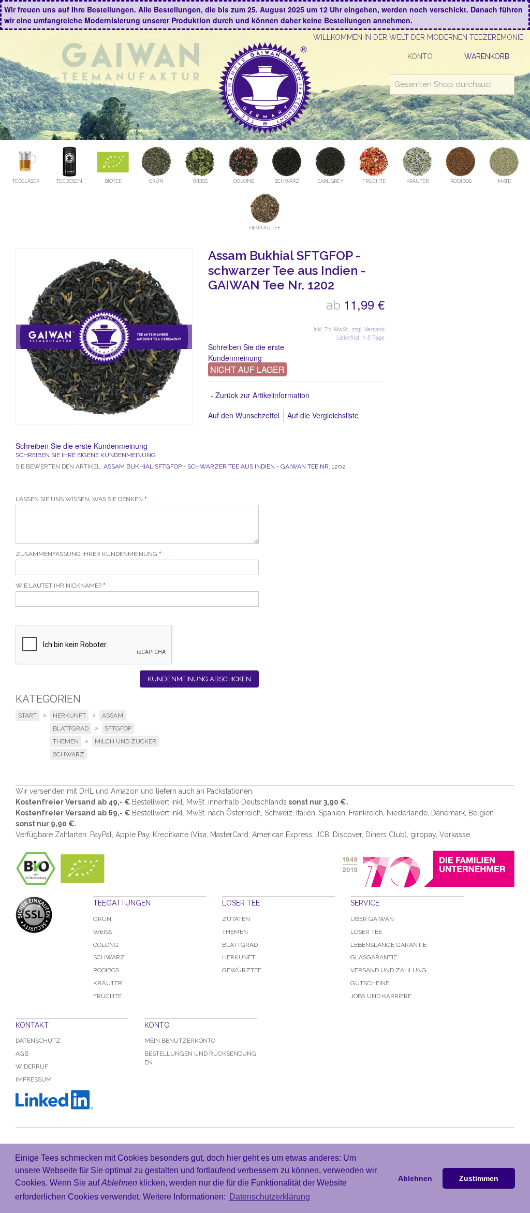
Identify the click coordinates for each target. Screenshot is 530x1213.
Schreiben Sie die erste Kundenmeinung (246, 352)
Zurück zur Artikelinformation (260, 395)
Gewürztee (241, 970)
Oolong (106, 944)
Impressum (34, 1079)
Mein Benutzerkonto (179, 1040)
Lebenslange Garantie (388, 944)
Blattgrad (71, 728)
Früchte (107, 996)
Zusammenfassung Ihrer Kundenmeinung (86, 554)
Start (27, 715)
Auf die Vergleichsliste (323, 415)
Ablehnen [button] (415, 1178)
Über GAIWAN (372, 919)
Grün (102, 919)
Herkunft (69, 715)
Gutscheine (369, 983)
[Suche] (504, 84)
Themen (66, 741)
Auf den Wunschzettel (243, 415)
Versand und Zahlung (388, 970)
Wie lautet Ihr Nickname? (58, 585)
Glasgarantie (373, 957)
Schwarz (68, 754)
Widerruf (32, 1066)
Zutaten (236, 919)
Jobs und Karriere (380, 996)
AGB (22, 1053)
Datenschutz (38, 1040)
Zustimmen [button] (478, 1178)
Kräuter (107, 983)
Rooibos (106, 970)
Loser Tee (366, 932)
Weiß (102, 932)
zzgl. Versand (368, 329)
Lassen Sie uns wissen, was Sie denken (79, 499)
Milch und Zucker (125, 741)
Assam (112, 715)
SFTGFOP (118, 728)
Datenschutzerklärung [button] (269, 1196)
